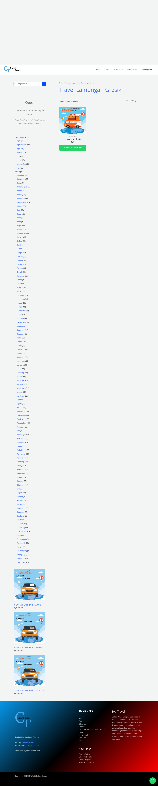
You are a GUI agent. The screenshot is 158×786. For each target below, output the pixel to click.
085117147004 (28, 743)
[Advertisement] (64, 32)
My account (83, 735)
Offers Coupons (85, 760)
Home (98, 70)
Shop (81, 740)
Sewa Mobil (118, 70)
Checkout (82, 724)
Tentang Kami (147, 70)
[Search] (44, 84)
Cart (80, 721)
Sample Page (84, 738)
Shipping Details (85, 757)
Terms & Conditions (86, 762)
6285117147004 (33, 745)
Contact (82, 727)
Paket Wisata (132, 70)
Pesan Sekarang (73, 147)
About (81, 718)
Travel (107, 70)
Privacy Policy (84, 754)
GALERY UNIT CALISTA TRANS (92, 729)
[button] (152, 780)
